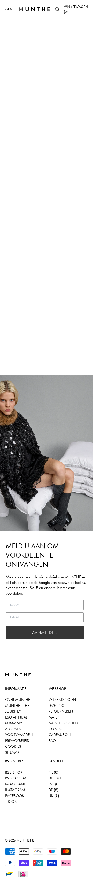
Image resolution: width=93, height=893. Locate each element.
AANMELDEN (45, 632)
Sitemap (12, 752)
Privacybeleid (17, 740)
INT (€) (54, 784)
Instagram (15, 789)
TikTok (11, 801)
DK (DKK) (56, 778)
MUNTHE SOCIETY (64, 723)
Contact (57, 729)
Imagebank (15, 784)
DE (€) (53, 789)
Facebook (14, 795)
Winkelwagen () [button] (76, 9)
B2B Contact (17, 778)
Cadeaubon (60, 734)
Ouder (26, 371)
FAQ (52, 740)
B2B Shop (13, 772)
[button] (57, 9)
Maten (54, 717)
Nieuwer (9, 371)
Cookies (13, 746)
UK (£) (54, 795)
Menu (10, 9)
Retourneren (61, 711)
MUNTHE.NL (25, 840)
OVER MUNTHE (17, 699)
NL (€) (53, 772)
